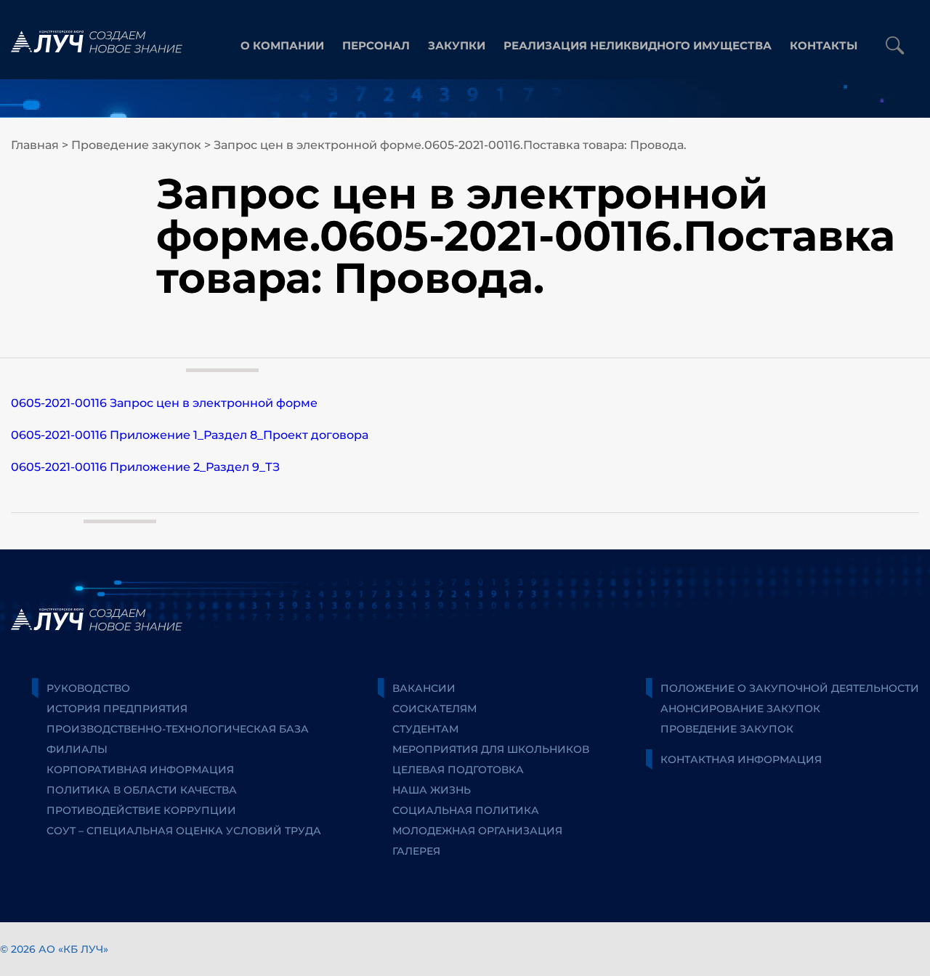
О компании (282, 45)
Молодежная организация (477, 830)
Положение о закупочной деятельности (789, 688)
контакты (823, 45)
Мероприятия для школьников (490, 749)
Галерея (416, 851)
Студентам (425, 728)
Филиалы (77, 749)
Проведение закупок (136, 145)
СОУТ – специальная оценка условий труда (183, 830)
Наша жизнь (431, 789)
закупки (456, 45)
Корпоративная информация (140, 769)
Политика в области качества (141, 789)
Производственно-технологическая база (177, 728)
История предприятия (116, 708)
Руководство (88, 688)
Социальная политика (465, 810)
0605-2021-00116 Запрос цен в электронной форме (164, 403)
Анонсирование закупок (740, 708)
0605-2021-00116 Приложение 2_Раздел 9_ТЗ (145, 467)
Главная (35, 145)
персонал (376, 45)
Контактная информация (741, 759)
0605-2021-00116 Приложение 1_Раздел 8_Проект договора (189, 435)
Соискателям (434, 708)
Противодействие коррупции (141, 810)
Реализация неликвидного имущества (638, 45)
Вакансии (424, 688)
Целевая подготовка (458, 769)
